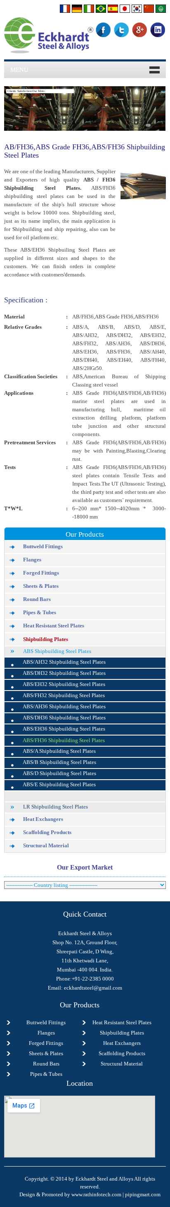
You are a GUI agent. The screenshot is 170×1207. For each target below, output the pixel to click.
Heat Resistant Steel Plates (53, 626)
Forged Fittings (41, 573)
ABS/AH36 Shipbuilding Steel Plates (64, 707)
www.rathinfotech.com (96, 1194)
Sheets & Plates (41, 586)
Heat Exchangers (43, 819)
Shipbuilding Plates (45, 639)
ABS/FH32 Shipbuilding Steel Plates (64, 695)
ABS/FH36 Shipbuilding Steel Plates (64, 740)
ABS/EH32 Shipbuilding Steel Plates (64, 684)
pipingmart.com (143, 1194)
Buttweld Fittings (43, 546)
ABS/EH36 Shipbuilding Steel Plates (64, 729)
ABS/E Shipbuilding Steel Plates (59, 784)
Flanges (32, 560)
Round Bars (37, 599)
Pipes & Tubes (39, 612)
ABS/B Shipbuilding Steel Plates (59, 762)
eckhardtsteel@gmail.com (93, 988)
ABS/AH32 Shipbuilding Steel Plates (64, 662)
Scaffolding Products (47, 832)
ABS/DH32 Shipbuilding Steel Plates (64, 673)
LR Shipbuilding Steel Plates (55, 807)
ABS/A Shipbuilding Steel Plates (59, 751)
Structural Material (46, 846)
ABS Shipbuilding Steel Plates (57, 651)
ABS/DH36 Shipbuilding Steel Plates (64, 718)
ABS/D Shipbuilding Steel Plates (59, 773)
